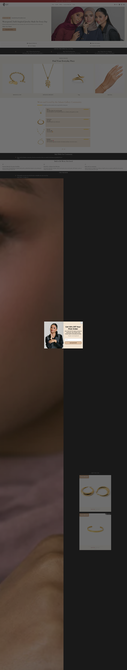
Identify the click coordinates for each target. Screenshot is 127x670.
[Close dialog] (81, 323)
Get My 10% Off (73, 342)
